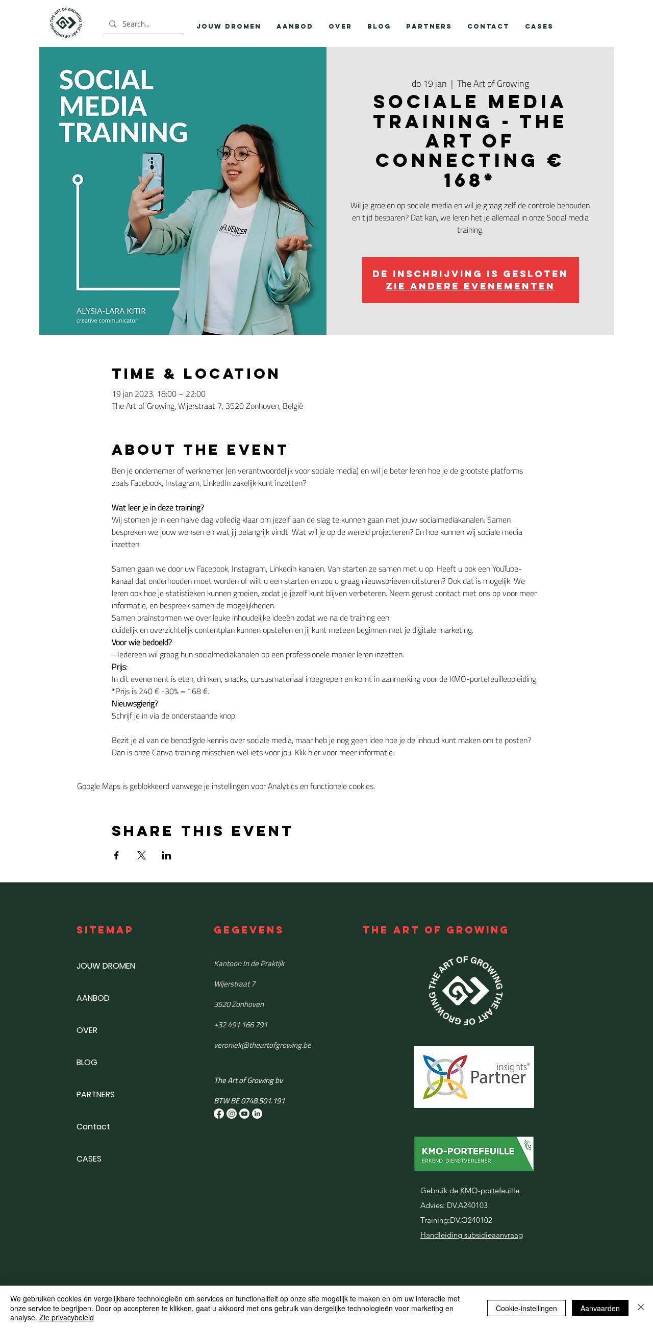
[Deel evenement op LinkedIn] (166, 855)
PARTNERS (96, 1094)
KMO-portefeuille (489, 1190)
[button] (295, 26)
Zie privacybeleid (66, 1317)
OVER (87, 1030)
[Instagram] (232, 1114)
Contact (93, 1126)
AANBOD (93, 998)
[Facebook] (219, 1114)
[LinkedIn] (257, 1114)
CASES (89, 1159)
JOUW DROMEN (106, 966)
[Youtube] (244, 1114)
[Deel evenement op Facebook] (116, 855)
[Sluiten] (641, 1308)
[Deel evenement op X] (141, 855)
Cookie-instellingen (526, 1308)
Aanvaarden (600, 1308)
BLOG (87, 1062)
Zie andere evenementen (470, 286)
